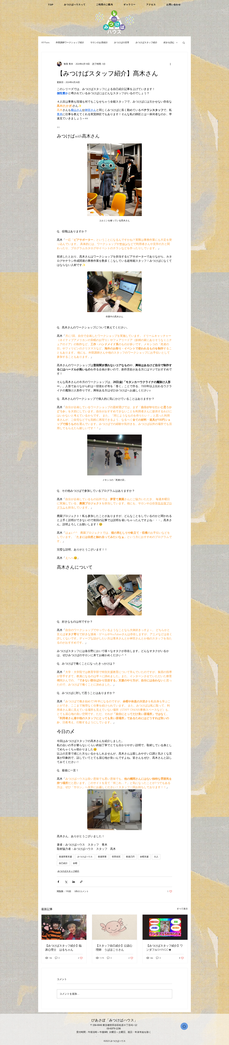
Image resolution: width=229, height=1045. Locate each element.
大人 (156, 856)
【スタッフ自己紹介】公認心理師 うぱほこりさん (114, 948)
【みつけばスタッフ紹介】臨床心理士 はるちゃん (63, 948)
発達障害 (102, 856)
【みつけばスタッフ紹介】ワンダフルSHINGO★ (164, 948)
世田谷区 (116, 856)
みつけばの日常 (121, 42)
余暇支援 (144, 856)
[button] (183, 42)
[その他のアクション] (170, 64)
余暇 (75, 863)
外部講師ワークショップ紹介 (70, 42)
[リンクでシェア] (81, 881)
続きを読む (169, 42)
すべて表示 (182, 908)
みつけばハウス (85, 856)
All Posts (45, 42)
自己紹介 (63, 863)
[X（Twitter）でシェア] (65, 881)
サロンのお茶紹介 (99, 42)
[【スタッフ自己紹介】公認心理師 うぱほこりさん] (114, 927)
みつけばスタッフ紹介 (146, 42)
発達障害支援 (65, 856)
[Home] (184, 1026)
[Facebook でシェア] (58, 881)
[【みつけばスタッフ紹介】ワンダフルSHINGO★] (165, 927)
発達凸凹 (130, 856)
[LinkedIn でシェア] (73, 881)
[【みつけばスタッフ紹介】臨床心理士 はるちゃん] (63, 927)
